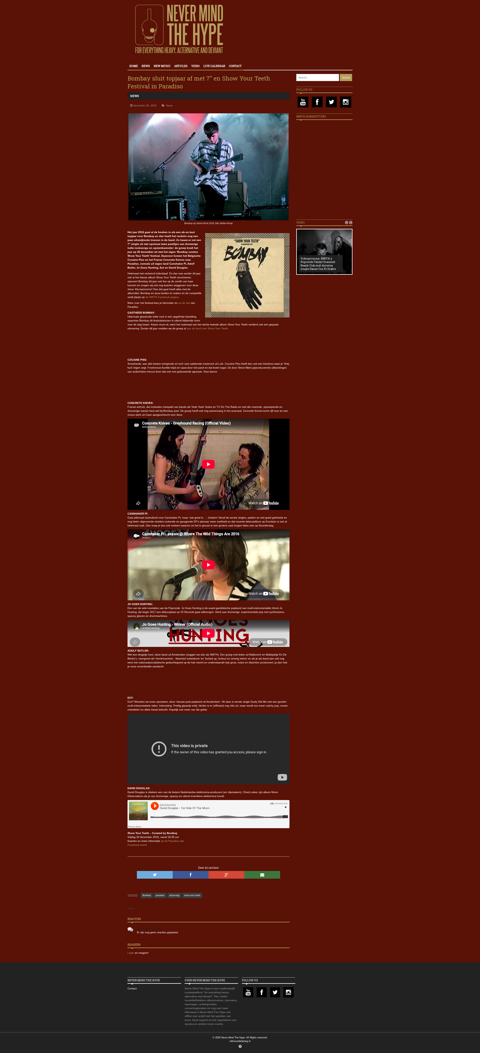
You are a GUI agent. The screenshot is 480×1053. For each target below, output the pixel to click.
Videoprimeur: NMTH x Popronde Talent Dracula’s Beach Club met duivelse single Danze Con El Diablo (318, 264)
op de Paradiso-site (172, 840)
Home (133, 66)
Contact (235, 66)
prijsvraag (174, 895)
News (146, 66)
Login (131, 952)
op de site (184, 302)
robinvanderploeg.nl (240, 1041)
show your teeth (192, 895)
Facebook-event (137, 844)
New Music (162, 66)
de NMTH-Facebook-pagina (162, 297)
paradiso (160, 895)
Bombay (146, 895)
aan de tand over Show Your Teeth (207, 328)
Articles (181, 66)
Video (195, 66)
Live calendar (214, 66)
